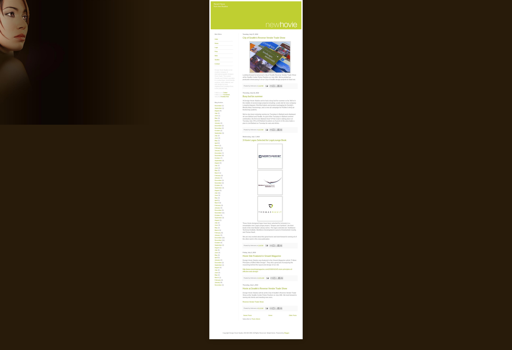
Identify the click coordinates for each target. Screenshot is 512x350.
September (218, 108)
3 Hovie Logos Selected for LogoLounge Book (264, 140)
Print (216, 51)
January (217, 123)
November (218, 105)
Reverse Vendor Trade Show (253, 302)
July (216, 113)
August (217, 111)
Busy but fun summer (253, 96)
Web (216, 55)
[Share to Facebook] (278, 86)
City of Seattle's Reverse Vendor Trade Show (264, 38)
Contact (217, 64)
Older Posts (293, 315)
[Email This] (271, 86)
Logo (216, 47)
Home (270, 315)
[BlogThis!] (273, 86)
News (216, 43)
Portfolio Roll (225, 96)
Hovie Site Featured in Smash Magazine (262, 256)
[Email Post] (266, 86)
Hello (216, 39)
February (218, 148)
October (217, 130)
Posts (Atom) (256, 319)
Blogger (286, 333)
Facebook (226, 94)
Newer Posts (247, 315)
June (216, 115)
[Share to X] (276, 86)
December (218, 125)
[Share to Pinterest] (281, 86)
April (216, 121)
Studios (217, 59)
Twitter (225, 92)
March (217, 145)
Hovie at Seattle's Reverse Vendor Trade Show (265, 288)
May (216, 118)
